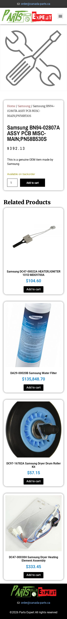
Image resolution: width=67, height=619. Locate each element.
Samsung (24, 106)
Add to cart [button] (33, 289)
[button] (60, 16)
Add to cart (32, 183)
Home (11, 106)
